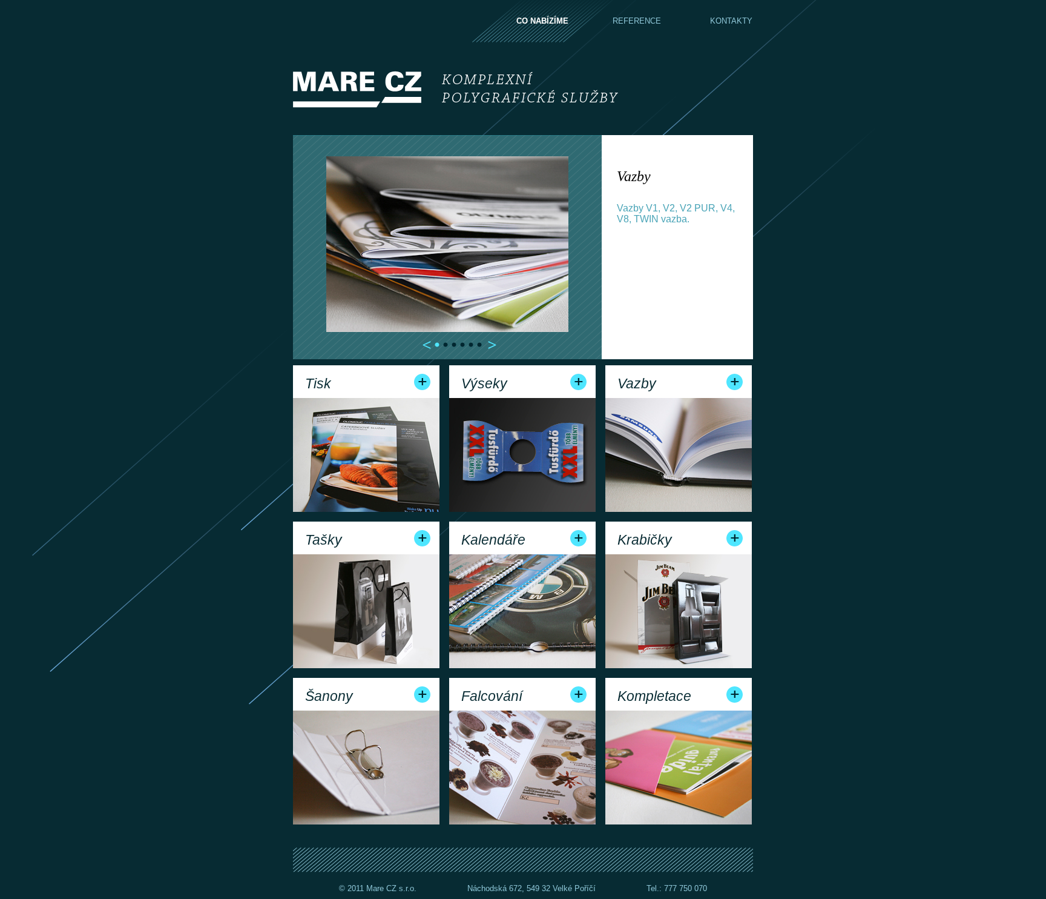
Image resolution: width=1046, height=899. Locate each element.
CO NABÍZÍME (542, 20)
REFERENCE (637, 20)
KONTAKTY (731, 20)
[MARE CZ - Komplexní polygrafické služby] (456, 89)
